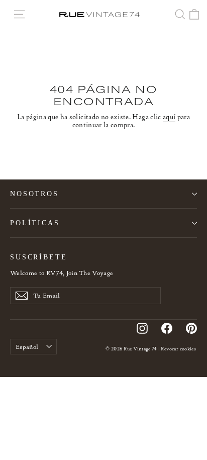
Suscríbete (38, 257)
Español (27, 346)
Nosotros (34, 194)
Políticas (35, 223)
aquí (169, 117)
